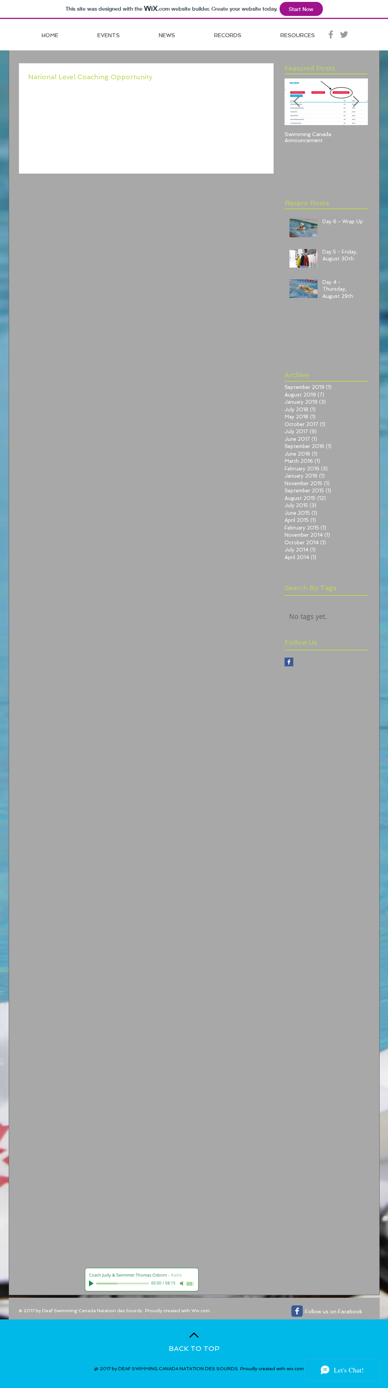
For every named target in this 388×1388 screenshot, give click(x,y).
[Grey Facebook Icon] (330, 34)
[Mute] (182, 1283)
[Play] (92, 1283)
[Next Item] (355, 102)
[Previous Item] (296, 102)
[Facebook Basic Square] (289, 662)
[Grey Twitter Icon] (344, 34)
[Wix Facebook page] (297, 1311)
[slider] (190, 1284)
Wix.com (200, 1310)
